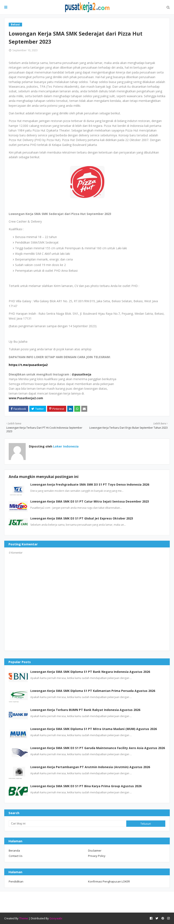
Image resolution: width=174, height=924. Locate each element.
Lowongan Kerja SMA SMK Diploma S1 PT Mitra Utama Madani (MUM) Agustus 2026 (93, 729)
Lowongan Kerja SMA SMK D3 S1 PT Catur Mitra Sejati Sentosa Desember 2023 (89, 501)
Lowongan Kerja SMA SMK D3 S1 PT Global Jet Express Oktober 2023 (81, 518)
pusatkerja (82, 374)
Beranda (14, 850)
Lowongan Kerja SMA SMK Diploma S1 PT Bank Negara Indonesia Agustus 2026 (90, 672)
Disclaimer (94, 850)
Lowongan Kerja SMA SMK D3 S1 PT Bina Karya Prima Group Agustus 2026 (86, 786)
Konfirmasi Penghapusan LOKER (109, 881)
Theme (23, 918)
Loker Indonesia (65, 446)
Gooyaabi (55, 918)
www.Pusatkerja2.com (26, 398)
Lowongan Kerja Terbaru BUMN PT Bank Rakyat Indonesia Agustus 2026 (85, 710)
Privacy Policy (96, 856)
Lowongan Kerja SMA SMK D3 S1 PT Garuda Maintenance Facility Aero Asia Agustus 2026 (97, 748)
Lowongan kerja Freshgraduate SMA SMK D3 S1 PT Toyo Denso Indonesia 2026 (89, 484)
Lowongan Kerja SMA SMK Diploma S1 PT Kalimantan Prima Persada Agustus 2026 (92, 691)
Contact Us (15, 856)
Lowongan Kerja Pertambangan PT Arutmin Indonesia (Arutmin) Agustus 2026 (90, 767)
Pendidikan (16, 881)
